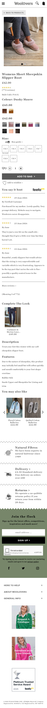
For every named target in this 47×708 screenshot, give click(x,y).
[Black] (4, 131)
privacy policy (33, 562)
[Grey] (4, 124)
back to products (15, 12)
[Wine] (30, 124)
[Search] (37, 3)
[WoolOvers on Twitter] (23, 568)
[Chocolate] (17, 131)
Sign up (23, 540)
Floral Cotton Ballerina (14, 421)
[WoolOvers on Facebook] (9, 568)
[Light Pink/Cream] (11, 131)
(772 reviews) (8, 90)
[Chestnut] (11, 111)
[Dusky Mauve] (11, 124)
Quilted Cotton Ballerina (33, 421)
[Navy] (17, 124)
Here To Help (12, 585)
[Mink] (4, 111)
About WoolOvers (15, 591)
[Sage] (24, 124)
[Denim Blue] (37, 124)
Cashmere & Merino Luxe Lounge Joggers (12, 332)
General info (12, 598)
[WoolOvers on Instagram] (38, 568)
